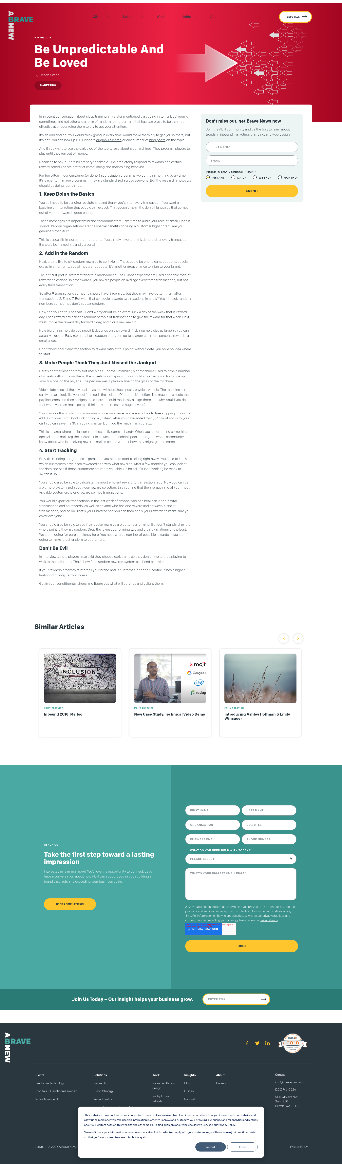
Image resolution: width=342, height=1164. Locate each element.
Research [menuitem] (99, 1083)
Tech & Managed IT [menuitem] (47, 1099)
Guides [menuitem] (189, 1091)
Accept (210, 1147)
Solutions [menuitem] (130, 17)
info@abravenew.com (289, 1082)
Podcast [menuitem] (189, 1099)
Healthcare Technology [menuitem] (49, 1083)
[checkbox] (252, 177)
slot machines (141, 148)
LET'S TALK (293, 16)
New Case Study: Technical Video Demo (169, 714)
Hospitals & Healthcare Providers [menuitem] (56, 1091)
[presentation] (284, 638)
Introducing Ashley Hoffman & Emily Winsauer (257, 716)
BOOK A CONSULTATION (70, 904)
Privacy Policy (269, 920)
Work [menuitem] (161, 17)
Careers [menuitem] (221, 1083)
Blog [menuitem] (187, 1083)
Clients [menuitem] (98, 17)
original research (109, 140)
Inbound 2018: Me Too (63, 714)
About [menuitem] (215, 17)
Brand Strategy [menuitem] (103, 1091)
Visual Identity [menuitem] (102, 1099)
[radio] (215, 177)
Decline (242, 1147)
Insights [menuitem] (185, 17)
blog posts (157, 140)
